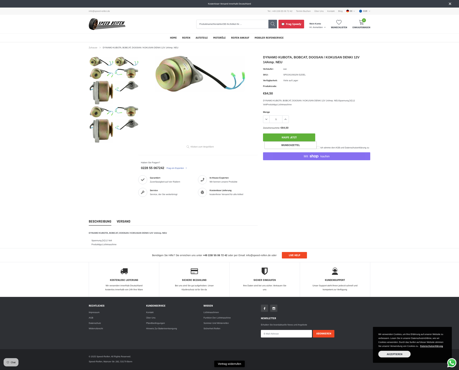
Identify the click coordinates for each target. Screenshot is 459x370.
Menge (266, 112)
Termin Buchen (303, 11)
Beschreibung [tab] (100, 221)
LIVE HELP (294, 255)
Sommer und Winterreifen (216, 323)
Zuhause (93, 47)
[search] (272, 24)
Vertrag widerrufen (229, 363)
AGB (91, 317)
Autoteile (202, 38)
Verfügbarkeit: (270, 80)
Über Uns (319, 11)
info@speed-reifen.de (99, 11)
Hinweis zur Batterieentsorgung (161, 328)
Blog (340, 11)
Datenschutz (95, 323)
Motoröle (219, 38)
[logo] (107, 24)
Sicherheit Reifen (212, 328)
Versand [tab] (123, 221)
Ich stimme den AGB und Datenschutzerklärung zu (344, 147)
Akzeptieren (394, 354)
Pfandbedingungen (155, 323)
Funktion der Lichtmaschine (217, 317)
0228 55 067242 (152, 168)
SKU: (265, 74)
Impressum (94, 312)
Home (173, 38)
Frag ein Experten (175, 168)
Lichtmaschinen (211, 312)
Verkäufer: (268, 69)
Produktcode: (270, 86)
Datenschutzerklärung (431, 346)
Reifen (186, 38)
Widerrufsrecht (96, 328)
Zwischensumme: (271, 128)
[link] (101, 61)
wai (285, 69)
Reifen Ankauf (240, 38)
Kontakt (331, 11)
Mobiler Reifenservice (269, 38)
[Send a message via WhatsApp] (451, 362)
